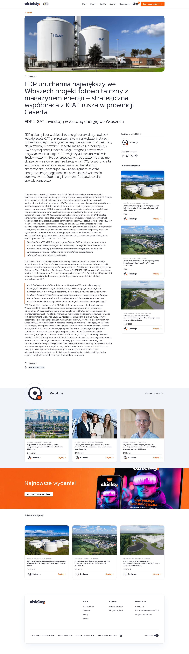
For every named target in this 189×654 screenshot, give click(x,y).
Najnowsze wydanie (116, 606)
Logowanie (87, 610)
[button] (85, 4)
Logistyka (142, 442)
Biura (84, 442)
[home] (32, 4)
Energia (32, 76)
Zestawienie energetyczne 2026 (147, 610)
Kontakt (86, 619)
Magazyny (127, 258)
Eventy (85, 615)
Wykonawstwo (128, 313)
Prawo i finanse (135, 203)
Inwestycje (136, 258)
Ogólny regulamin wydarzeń (85, 635)
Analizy (30, 442)
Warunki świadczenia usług (107, 635)
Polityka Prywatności (65, 635)
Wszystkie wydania (116, 610)
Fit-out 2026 (139, 606)
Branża (126, 203)
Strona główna (88, 606)
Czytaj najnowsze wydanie (38, 494)
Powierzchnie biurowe (95, 442)
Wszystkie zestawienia (143, 615)
